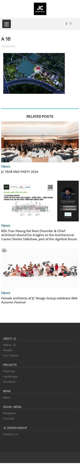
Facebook (9, 413)
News (6, 397)
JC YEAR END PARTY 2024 (19, 172)
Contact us (10, 434)
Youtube (8, 418)
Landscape (10, 376)
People (7, 350)
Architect (9, 381)
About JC (9, 344)
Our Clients (10, 355)
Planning (9, 371)
